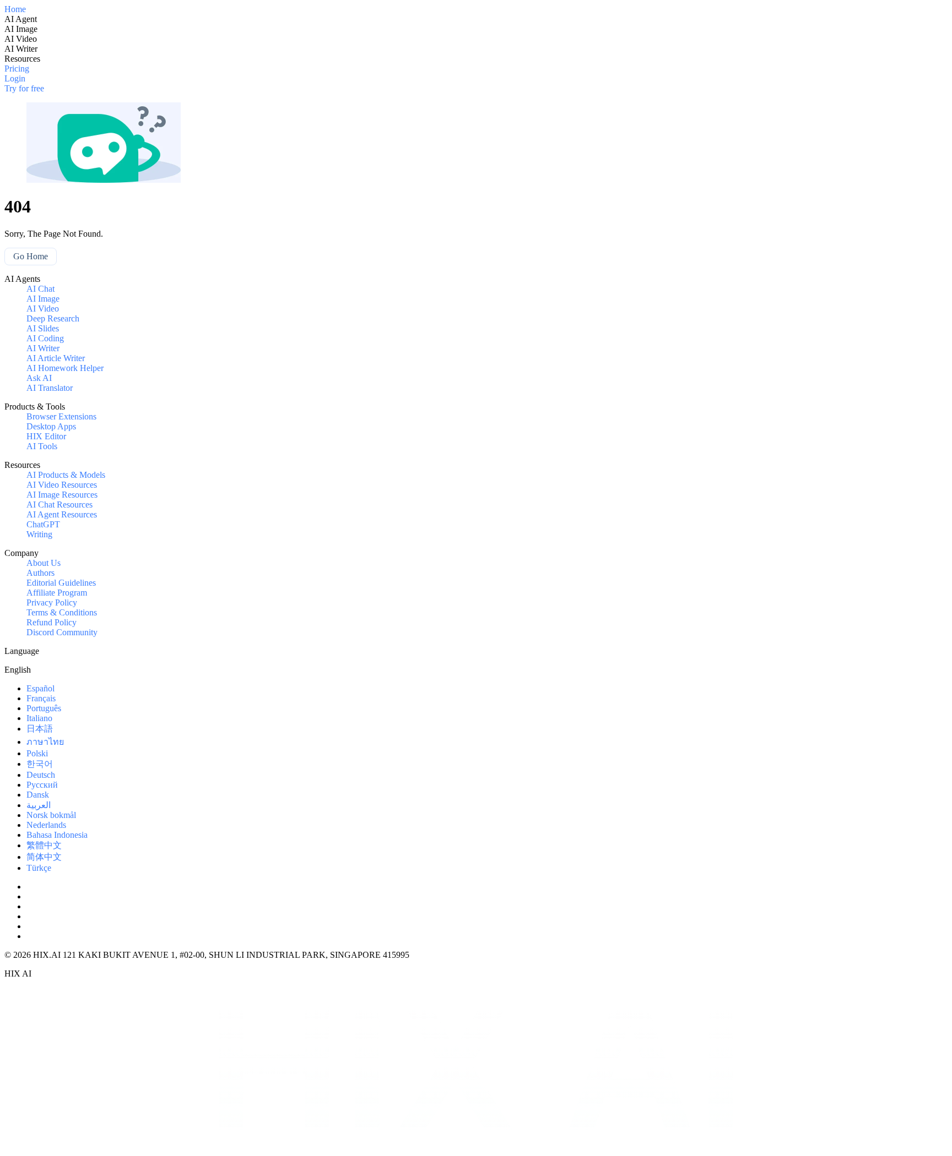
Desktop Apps (51, 426)
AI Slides (42, 328)
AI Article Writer (55, 358)
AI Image (43, 298)
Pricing (16, 68)
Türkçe (38, 868)
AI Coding (45, 338)
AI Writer (43, 348)
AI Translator (49, 387)
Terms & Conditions (61, 612)
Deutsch (40, 774)
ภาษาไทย (45, 741)
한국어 (39, 763)
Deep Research (52, 318)
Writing (39, 534)
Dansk (37, 794)
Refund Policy (51, 622)
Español (40, 688)
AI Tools (41, 446)
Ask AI (39, 378)
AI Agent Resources (61, 514)
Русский (42, 784)
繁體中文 (44, 845)
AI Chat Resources (59, 504)
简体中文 (44, 856)
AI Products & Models (65, 474)
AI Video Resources (61, 484)
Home (15, 9)
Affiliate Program (56, 592)
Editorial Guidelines (61, 582)
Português (43, 708)
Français (41, 698)
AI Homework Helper (65, 368)
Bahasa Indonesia (57, 834)
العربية (38, 805)
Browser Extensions (61, 416)
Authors (40, 572)
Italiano (39, 718)
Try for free (24, 88)
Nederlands (46, 825)
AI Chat (40, 288)
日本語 (39, 728)
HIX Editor (46, 436)
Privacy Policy (51, 602)
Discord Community (62, 632)
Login (14, 78)
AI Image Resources (62, 494)
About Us (43, 563)
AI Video (42, 308)
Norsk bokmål (51, 815)
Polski (37, 753)
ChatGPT (43, 524)
